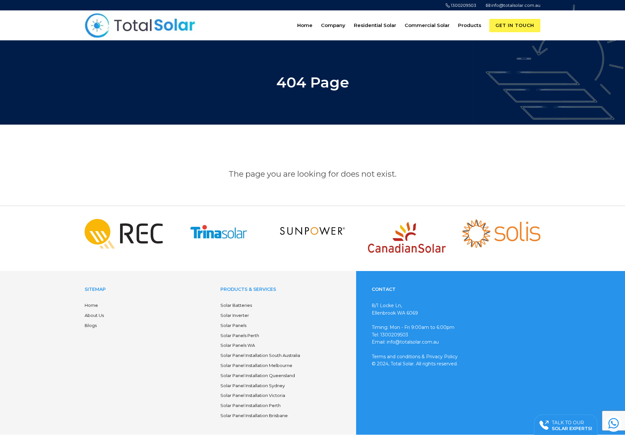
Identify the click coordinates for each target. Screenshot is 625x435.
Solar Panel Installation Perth (250, 405)
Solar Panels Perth (239, 335)
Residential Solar (375, 25)
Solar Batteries (236, 305)
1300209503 (463, 5)
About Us (94, 315)
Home (304, 25)
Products (469, 25)
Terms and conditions (396, 357)
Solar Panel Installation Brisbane (254, 415)
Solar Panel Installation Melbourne (256, 365)
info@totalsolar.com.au (515, 5)
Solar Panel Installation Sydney (252, 385)
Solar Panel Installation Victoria (252, 395)
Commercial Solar (427, 25)
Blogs (91, 325)
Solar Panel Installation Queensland (257, 375)
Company (333, 25)
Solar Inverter (234, 315)
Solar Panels (233, 325)
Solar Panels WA (237, 345)
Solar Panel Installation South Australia (260, 355)
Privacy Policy (442, 357)
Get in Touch (514, 25)
